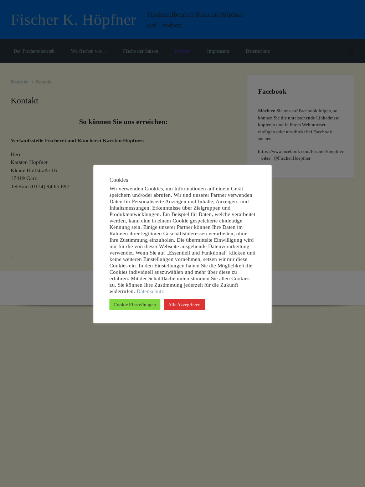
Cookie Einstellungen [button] (135, 304)
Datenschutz (149, 291)
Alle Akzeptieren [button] (184, 304)
